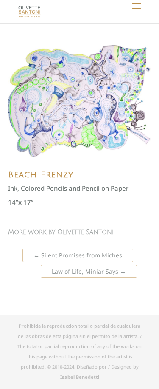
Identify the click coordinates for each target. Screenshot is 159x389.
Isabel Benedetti (79, 377)
